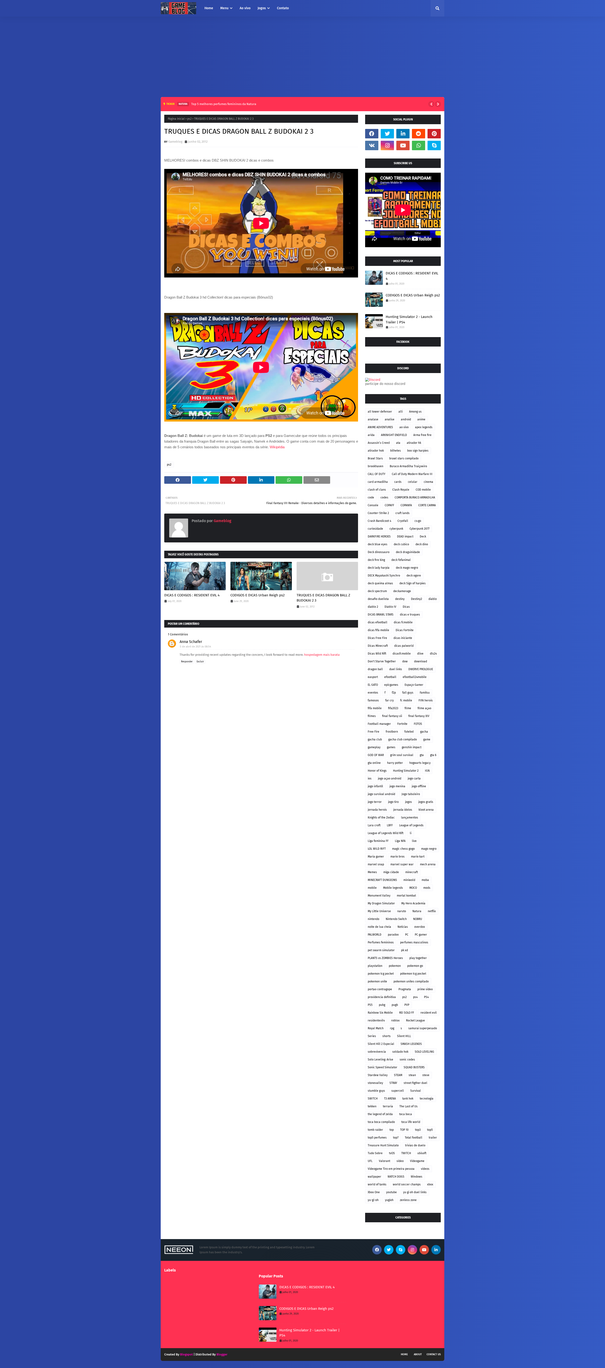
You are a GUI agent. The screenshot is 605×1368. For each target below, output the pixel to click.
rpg (392, 1028)
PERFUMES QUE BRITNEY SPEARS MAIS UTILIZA (224, 104)
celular (412, 482)
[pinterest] (434, 133)
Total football (413, 1137)
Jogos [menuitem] (262, 8)
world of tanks (377, 1184)
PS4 (426, 997)
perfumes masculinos (414, 942)
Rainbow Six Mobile (380, 1012)
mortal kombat (406, 895)
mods (426, 887)
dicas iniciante (402, 638)
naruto (401, 911)
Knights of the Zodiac (381, 817)
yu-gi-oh (373, 1200)
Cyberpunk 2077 (419, 528)
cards (398, 482)
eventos (373, 692)
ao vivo (404, 427)
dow (405, 661)
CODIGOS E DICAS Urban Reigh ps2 (257, 595)
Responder (187, 661)
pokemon (395, 966)
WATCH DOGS (396, 1176)
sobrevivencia (377, 1051)
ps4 (415, 997)
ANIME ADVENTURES (380, 427)
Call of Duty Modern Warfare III (412, 474)
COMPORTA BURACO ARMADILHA (415, 497)
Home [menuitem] (208, 8)
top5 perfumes (377, 1137)
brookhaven (375, 466)
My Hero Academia (413, 903)
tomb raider (375, 1129)
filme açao (424, 708)
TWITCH (406, 1153)
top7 (395, 1137)
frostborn (392, 731)
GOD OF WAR (376, 755)
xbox (430, 1184)
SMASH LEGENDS (411, 1044)
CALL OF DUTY (376, 474)
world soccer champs (407, 1184)
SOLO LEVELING (424, 1051)
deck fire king (376, 560)
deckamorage (402, 591)
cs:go (418, 521)
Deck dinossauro (378, 552)
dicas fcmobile (403, 622)
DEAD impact (405, 536)
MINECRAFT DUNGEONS (382, 880)
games (391, 747)
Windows (416, 1176)
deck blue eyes (377, 544)
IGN (427, 770)
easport (373, 677)
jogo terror (375, 802)
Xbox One (374, 1192)
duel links (395, 669)
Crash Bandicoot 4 (379, 521)
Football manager (379, 724)
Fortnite (402, 724)
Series (372, 1036)
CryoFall (403, 521)
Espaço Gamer (414, 684)
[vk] (371, 145)
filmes (372, 716)
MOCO (413, 887)
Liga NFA (400, 841)
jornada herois (377, 809)
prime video (425, 989)
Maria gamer (376, 856)
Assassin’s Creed (379, 442)
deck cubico (401, 544)
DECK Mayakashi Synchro (384, 575)
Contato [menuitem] (283, 8)
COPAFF (389, 505)
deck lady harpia (378, 567)
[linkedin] (403, 133)
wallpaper (374, 1176)
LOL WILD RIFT (377, 848)
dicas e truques (410, 614)
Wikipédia (277, 447)
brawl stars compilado (404, 458)
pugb (395, 1005)
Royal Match (376, 1028)
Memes (372, 872)
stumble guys (376, 1090)
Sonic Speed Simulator (382, 1067)
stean (412, 1075)
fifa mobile (375, 708)
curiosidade (375, 528)
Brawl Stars (375, 458)
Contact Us (434, 1354)
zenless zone (408, 1200)
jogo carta (414, 778)
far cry (389, 700)
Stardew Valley (378, 1075)
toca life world (410, 1122)
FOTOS (418, 724)
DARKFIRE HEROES (379, 536)
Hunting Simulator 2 (406, 770)
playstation (375, 966)
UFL (370, 1161)
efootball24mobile (415, 677)
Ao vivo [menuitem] (245, 8)
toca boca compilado (381, 1122)
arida (371, 435)
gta (422, 755)
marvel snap (376, 864)
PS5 (370, 1005)
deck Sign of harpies (412, 583)
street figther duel (415, 1083)
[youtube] (403, 145)
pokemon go (415, 966)
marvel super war (402, 864)
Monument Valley (379, 895)
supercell (397, 1090)
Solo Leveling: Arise (380, 1059)
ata (398, 442)
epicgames (391, 684)
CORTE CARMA (427, 505)
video (400, 1161)
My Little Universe (379, 911)
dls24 (433, 653)
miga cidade (391, 872)
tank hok (407, 1098)
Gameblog (175, 141)
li (410, 833)
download (420, 661)
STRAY (393, 1083)
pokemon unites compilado (411, 981)
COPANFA (406, 505)
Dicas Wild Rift (377, 653)
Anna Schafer (191, 641)
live (414, 841)
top (391, 1129)
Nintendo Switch (396, 919)
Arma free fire (422, 435)
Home (404, 1354)
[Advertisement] (302, 52)
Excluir (200, 661)
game (426, 739)
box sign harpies (417, 450)
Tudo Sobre (375, 1153)
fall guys (407, 692)
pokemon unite (377, 981)
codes (384, 497)
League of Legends (411, 825)
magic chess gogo (403, 848)
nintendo (373, 919)
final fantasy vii (392, 716)
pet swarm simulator (381, 950)
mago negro (428, 848)
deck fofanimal (401, 560)
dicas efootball (377, 622)
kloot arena (426, 809)
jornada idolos (402, 809)
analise (389, 419)
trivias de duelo (415, 1145)
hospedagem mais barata (322, 654)
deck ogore (413, 575)
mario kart (417, 856)
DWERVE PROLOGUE (420, 669)
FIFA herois (426, 700)
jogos (408, 802)
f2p (394, 692)
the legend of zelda (380, 1114)
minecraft (411, 872)
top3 (418, 1129)
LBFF (390, 825)
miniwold (409, 880)
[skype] (434, 145)
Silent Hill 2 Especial (381, 1044)
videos (425, 1168)
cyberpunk (396, 528)
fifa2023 (393, 708)
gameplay (374, 747)
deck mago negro (407, 567)
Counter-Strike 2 (378, 513)
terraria (388, 1106)
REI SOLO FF (406, 1012)
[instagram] (387, 145)
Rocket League (415, 1020)
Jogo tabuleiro (411, 794)
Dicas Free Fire (377, 638)
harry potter (395, 763)
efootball (390, 677)
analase (373, 419)
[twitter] (387, 133)
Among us (415, 411)
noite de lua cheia (379, 926)
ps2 (189, 118)
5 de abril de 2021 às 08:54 (195, 646)
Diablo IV (390, 606)
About (418, 1354)
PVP (406, 1005)
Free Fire (373, 731)
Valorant (384, 1161)
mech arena (428, 864)
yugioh (389, 1200)
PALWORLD (374, 934)
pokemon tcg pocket (381, 973)
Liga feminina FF (378, 841)
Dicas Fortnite (405, 630)
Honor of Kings (377, 770)
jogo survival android (381, 794)
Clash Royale (400, 489)
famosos (373, 700)
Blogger (221, 1354)
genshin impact (411, 747)
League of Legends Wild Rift (385, 833)
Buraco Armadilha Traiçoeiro (408, 466)
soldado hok (400, 1051)
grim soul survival (401, 755)
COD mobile (423, 489)
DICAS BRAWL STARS (380, 614)
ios (370, 778)
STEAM (398, 1075)
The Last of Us (408, 1106)
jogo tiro (393, 802)
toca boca (405, 1114)
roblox (395, 1020)
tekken (372, 1106)
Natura (416, 911)
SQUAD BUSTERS (414, 1067)
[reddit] (418, 133)
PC (406, 934)
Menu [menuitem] (224, 8)
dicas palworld (404, 645)
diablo (432, 599)
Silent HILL (404, 1036)
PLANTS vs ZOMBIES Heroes (385, 958)
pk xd (404, 950)
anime (421, 419)
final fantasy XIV (418, 716)
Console (373, 505)
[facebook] (371, 133)
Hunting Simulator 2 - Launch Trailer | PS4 (409, 319)
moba (425, 880)
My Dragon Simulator (381, 903)
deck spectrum (377, 591)
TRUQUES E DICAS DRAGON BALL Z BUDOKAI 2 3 (323, 598)
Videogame (417, 1161)
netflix (432, 911)
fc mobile (406, 700)
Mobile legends (393, 887)
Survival (415, 1090)
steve (425, 1075)
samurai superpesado (422, 1028)
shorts (386, 1036)
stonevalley (375, 1083)
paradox (393, 934)
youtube (391, 1192)
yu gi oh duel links (415, 1192)
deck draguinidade (408, 552)
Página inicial (176, 118)
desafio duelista (378, 599)
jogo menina (397, 786)
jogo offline (419, 786)
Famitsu (425, 692)
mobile (372, 887)
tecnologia (426, 1098)
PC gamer (421, 934)
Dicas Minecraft (378, 645)
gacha (424, 731)
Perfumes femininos (381, 942)
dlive (420, 653)
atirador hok (376, 450)
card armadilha (378, 482)
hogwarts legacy (420, 763)
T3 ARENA (390, 1098)
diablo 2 (373, 606)
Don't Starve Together (382, 661)
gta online (374, 763)
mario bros (397, 856)
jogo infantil (375, 786)
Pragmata (404, 989)
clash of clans (377, 489)
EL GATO (373, 684)
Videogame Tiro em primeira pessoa (391, 1168)
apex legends (423, 427)
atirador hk (414, 442)
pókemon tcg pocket (413, 973)
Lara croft (374, 825)
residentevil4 (376, 1020)
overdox (419, 926)
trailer (433, 1137)
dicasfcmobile (402, 653)
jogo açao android (389, 778)
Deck (423, 536)
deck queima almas (380, 583)
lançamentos (409, 817)
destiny (400, 599)
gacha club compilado (402, 739)
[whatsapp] (418, 145)
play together (418, 958)
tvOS (392, 1153)
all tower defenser (380, 411)
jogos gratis (425, 802)
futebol (409, 731)
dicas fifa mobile (378, 630)
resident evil (428, 1012)
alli (400, 411)
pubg (382, 1005)
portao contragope (380, 989)
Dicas (406, 606)
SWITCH (373, 1098)
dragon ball (375, 669)
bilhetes (395, 450)
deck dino (421, 544)
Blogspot (186, 1354)
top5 (430, 1129)
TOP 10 (404, 1129)
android (406, 419)
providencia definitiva (382, 997)
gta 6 (433, 755)
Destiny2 (416, 599)
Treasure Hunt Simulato (383, 1145)
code (371, 497)
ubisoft (421, 1153)
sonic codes (407, 1059)
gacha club (375, 739)
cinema (428, 482)
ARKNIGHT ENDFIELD (394, 435)
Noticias (403, 926)
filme (408, 708)
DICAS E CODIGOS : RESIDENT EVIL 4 (192, 595)
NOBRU (417, 919)
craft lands (402, 513)
